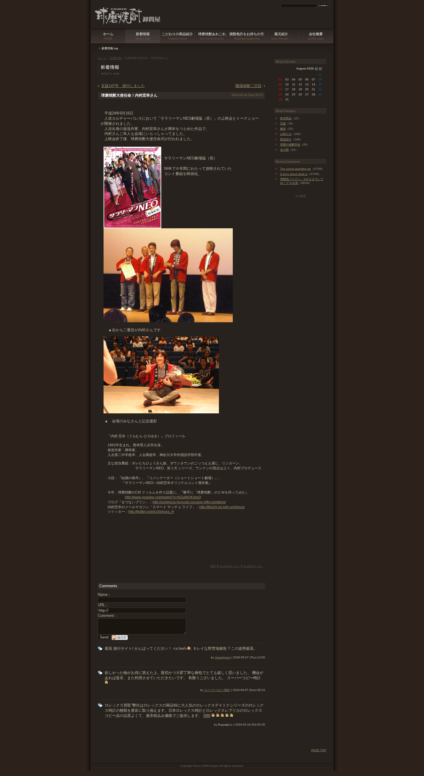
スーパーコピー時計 (217, 690)
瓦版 (283, 123)
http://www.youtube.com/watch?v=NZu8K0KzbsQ (163, 497)
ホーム (108, 36)
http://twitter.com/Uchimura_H (151, 512)
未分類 (284, 149)
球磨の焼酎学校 (290, 144)
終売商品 (286, 118)
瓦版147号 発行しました (123, 86)
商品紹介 (286, 139)
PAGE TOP (318, 750)
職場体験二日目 (248, 86)
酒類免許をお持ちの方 (246, 36)
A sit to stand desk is (293, 174)
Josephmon (222, 657)
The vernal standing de (295, 168)
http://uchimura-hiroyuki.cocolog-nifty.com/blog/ (189, 502)
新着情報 (143, 36)
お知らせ (286, 133)
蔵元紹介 (281, 36)
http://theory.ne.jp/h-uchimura (222, 507)
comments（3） (229, 566)
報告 (213, 566)
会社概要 (316, 36)
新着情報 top (110, 48)
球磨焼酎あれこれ (212, 36)
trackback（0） (253, 566)
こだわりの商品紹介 (177, 36)
